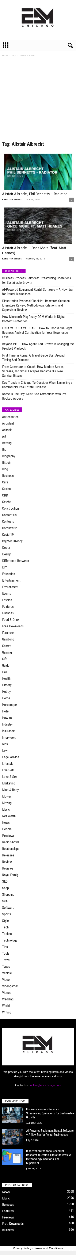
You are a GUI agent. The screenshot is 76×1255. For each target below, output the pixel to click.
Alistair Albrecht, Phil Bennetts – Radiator (34, 193)
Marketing (8, 783)
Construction (10, 508)
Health (6, 679)
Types (6, 967)
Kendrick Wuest (12, 199)
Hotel (5, 711)
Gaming (7, 652)
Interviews (9, 737)
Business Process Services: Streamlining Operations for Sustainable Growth (36, 280)
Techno (7, 934)
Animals (7, 430)
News (6, 823)
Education (8, 574)
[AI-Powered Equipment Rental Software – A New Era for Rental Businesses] (12, 1137)
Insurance (8, 731)
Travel (6, 960)
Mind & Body (10, 790)
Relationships (10, 849)
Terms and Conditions (48, 1248)
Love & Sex (9, 777)
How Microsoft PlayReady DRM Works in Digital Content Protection (33, 319)
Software (8, 908)
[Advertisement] (38, 100)
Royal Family (10, 875)
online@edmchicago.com (45, 1085)
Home (5, 55)
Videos (6, 993)
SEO (5, 881)
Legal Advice (10, 757)
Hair (4, 672)
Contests (8, 522)
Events (6, 594)
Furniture (8, 633)
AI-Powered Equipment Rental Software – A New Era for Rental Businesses (37, 292)
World (6, 1006)
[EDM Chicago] (38, 20)
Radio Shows (10, 842)
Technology (9, 940)
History (7, 685)
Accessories (10, 417)
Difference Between (15, 561)
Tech (5, 927)
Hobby (6, 692)
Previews (8, 836)
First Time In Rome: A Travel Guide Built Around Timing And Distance (33, 357)
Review (7, 862)
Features (8, 607)
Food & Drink (10, 620)
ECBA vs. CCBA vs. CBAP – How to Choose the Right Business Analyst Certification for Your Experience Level (37, 332)
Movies (7, 796)
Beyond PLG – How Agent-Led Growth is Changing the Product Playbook (38, 346)
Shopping (8, 895)
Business (8, 476)
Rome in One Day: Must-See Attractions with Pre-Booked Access (35, 396)
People (7, 829)
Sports (6, 914)
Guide (6, 665)
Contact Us (9, 515)
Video (6, 980)
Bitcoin (6, 463)
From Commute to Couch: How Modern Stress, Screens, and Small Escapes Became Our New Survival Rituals (33, 371)
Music (6, 809)
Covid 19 (8, 535)
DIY (4, 567)
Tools (5, 953)
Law (5, 751)
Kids (5, 744)
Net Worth (9, 816)
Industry (7, 724)
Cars (5, 482)
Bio (4, 450)
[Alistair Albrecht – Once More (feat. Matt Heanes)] (38, 224)
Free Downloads (13, 626)
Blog (5, 469)
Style (5, 921)
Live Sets (8, 770)
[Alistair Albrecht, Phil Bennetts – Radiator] (38, 171)
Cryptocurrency (12, 541)
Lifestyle (8, 764)
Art (4, 436)
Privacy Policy (22, 1248)
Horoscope (9, 705)
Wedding (8, 999)
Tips (5, 947)
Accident (8, 423)
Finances (8, 613)
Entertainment (11, 580)
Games (6, 646)
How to (7, 718)
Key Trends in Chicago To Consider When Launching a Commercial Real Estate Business (37, 385)
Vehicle (7, 973)
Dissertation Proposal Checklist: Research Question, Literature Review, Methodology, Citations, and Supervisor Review (36, 305)
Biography (8, 456)
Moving (7, 803)
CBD (5, 495)
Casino (6, 489)
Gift (4, 659)
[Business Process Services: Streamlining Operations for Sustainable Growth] (12, 1115)
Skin (5, 901)
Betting (7, 443)
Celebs (6, 502)
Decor (6, 548)
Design (6, 554)
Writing (6, 1012)
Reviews (7, 868)
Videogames (10, 986)
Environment (10, 587)
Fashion (7, 600)
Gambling (8, 639)
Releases (8, 855)
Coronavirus (10, 528)
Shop (5, 888)
